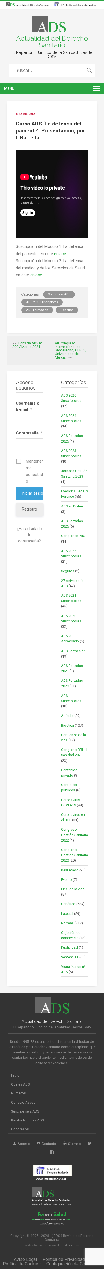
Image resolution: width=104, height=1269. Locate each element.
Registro (29, 509)
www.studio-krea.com (64, 1245)
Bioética (67, 725)
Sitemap (74, 1144)
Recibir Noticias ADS (27, 1120)
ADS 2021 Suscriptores (42, 302)
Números (18, 1093)
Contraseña (29, 433)
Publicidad (69, 947)
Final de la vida (73, 889)
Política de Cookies (22, 1263)
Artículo (67, 716)
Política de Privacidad (63, 1259)
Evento (66, 880)
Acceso (23, 1144)
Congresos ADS (59, 294)
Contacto (48, 1144)
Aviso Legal (25, 1259)
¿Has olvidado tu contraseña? (29, 534)
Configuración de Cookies (71, 1263)
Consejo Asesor (24, 1102)
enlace (60, 254)
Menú (9, 88)
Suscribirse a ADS (25, 1111)
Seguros (67, 571)
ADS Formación (37, 310)
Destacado (69, 870)
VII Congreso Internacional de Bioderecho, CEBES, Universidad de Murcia (70, 350)
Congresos (20, 1129)
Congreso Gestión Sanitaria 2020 (74, 855)
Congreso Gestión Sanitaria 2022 (74, 834)
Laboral (67, 914)
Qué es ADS (20, 1084)
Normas (67, 923)
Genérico (66, 310)
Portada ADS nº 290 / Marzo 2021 (27, 345)
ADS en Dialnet (72, 506)
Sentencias (69, 957)
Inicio (15, 1075)
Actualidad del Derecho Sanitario (52, 41)
